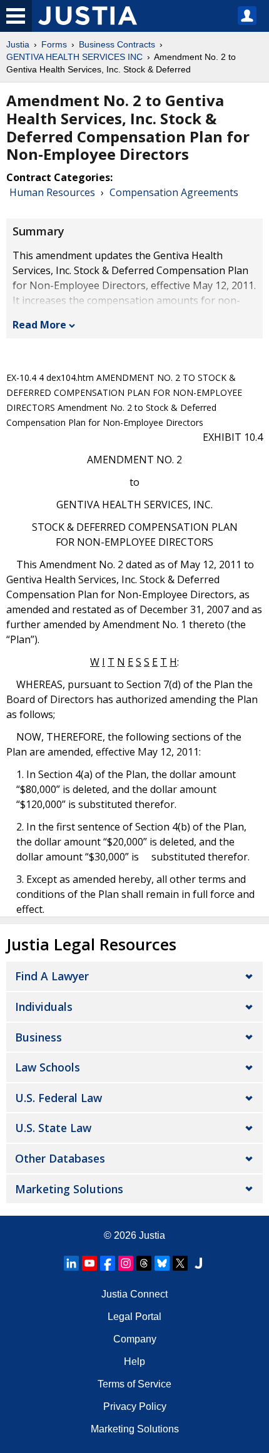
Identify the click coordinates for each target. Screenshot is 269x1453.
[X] (180, 1263)
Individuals (44, 1006)
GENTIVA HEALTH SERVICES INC (74, 57)
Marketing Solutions (69, 1188)
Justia (17, 44)
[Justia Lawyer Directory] (198, 1263)
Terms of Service (134, 1384)
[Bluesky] (162, 1263)
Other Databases (60, 1158)
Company (134, 1339)
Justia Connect (134, 1294)
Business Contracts (117, 44)
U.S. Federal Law (58, 1097)
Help (134, 1361)
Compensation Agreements (173, 192)
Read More (39, 325)
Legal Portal (134, 1316)
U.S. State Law (53, 1127)
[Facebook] (107, 1263)
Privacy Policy (134, 1406)
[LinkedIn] (71, 1263)
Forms (54, 44)
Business (38, 1037)
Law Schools (47, 1067)
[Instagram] (125, 1263)
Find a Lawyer (52, 975)
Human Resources (52, 192)
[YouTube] (89, 1263)
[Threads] (143, 1263)
